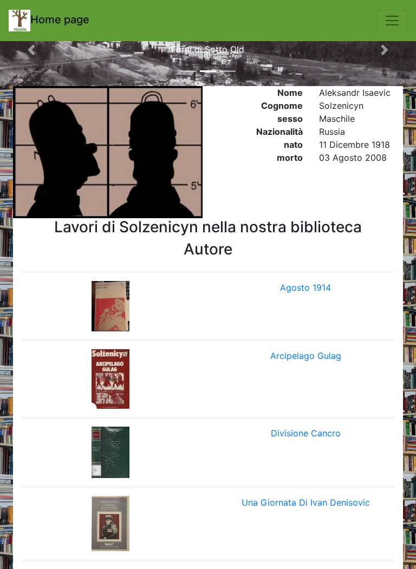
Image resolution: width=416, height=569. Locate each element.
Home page (59, 19)
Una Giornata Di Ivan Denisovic (306, 502)
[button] (31, 49)
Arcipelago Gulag (305, 355)
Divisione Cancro (306, 433)
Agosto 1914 (305, 287)
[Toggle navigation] (392, 20)
